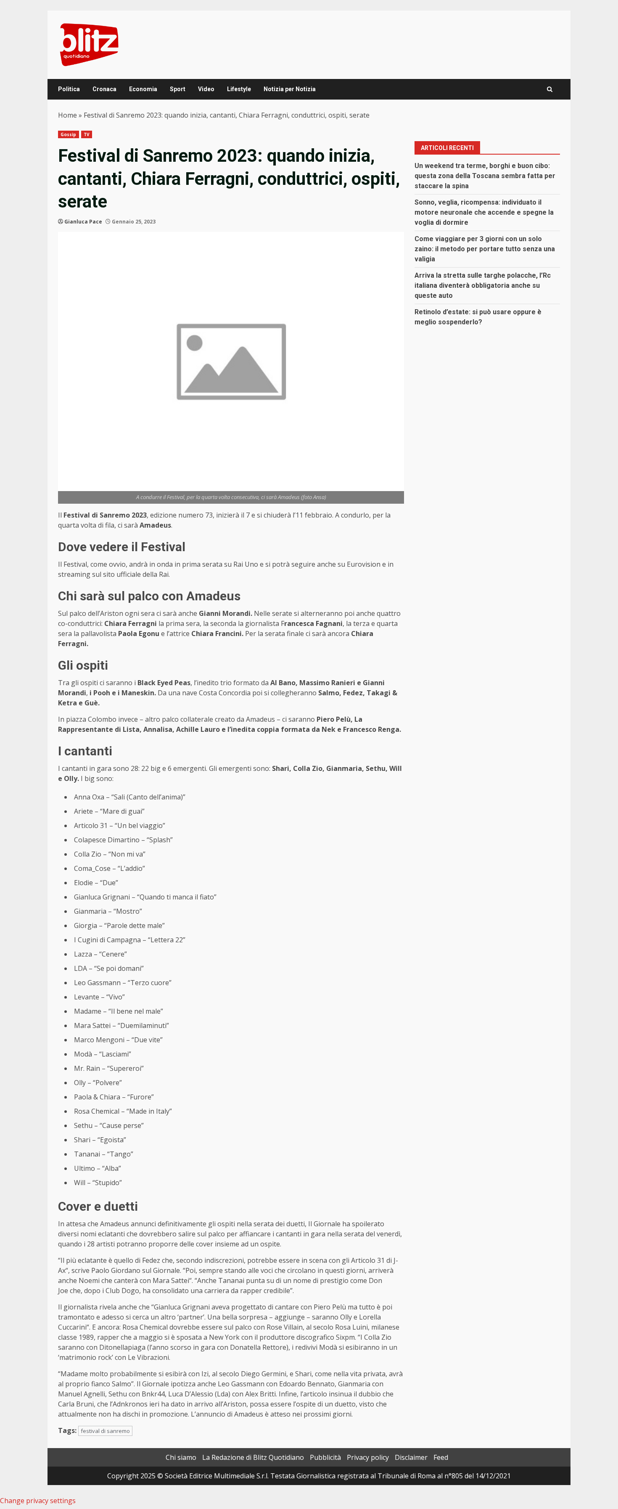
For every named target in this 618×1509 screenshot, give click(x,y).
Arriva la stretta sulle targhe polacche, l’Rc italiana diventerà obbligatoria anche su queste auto (483, 285)
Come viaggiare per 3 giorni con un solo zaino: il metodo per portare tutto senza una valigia (485, 249)
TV (87, 134)
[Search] (549, 89)
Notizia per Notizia (290, 89)
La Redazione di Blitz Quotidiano (253, 1457)
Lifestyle (239, 89)
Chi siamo (181, 1457)
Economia (143, 89)
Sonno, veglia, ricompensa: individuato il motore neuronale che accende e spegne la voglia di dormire (484, 212)
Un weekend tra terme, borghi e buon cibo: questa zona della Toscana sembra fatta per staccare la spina (485, 176)
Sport (177, 89)
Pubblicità (325, 1457)
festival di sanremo (105, 1431)
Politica (69, 89)
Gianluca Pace (83, 221)
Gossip (69, 134)
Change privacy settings (38, 1500)
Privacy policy (368, 1457)
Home (67, 115)
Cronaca (104, 89)
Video (206, 89)
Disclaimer (411, 1457)
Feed (440, 1457)
